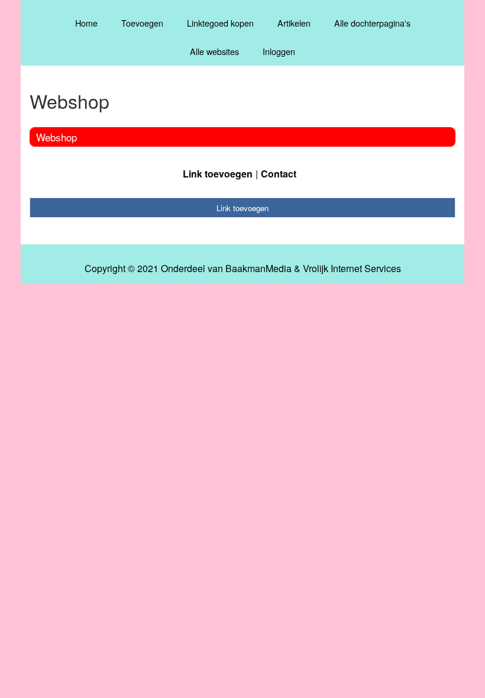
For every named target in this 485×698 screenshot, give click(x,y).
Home (86, 23)
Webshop (56, 137)
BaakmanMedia (258, 268)
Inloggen (279, 51)
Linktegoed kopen (220, 23)
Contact (278, 173)
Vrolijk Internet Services (352, 268)
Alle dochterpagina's (372, 23)
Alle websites (214, 51)
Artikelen (294, 23)
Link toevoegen (218, 173)
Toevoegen (142, 23)
